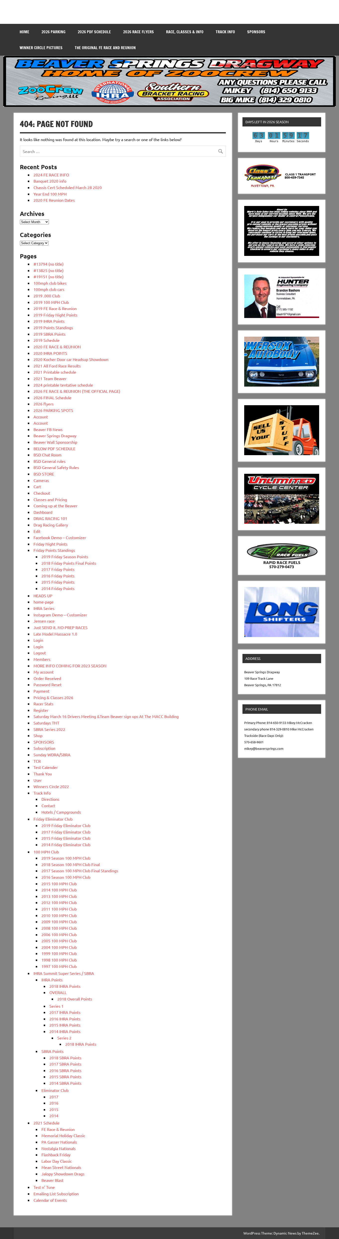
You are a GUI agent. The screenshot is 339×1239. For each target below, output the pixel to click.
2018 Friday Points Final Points (68, 562)
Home (24, 32)
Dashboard (43, 512)
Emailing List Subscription (56, 1193)
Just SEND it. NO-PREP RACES (61, 627)
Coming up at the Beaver (55, 505)
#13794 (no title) (49, 263)
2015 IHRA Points (64, 1024)
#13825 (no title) (49, 270)
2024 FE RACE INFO (51, 174)
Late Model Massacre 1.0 (55, 633)
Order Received (47, 678)
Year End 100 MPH (50, 193)
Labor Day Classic (56, 1161)
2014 (53, 1115)
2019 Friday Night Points (55, 314)
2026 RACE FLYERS (138, 32)
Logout (40, 652)
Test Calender (46, 767)
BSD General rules (50, 461)
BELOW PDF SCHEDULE (54, 448)
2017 (53, 1096)
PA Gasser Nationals (59, 1141)
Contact (48, 805)
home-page (44, 601)
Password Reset (48, 684)
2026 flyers (44, 403)
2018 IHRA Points (64, 986)
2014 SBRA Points (65, 1082)
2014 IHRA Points (64, 1031)
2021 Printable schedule (55, 371)
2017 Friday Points (57, 569)
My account (44, 671)
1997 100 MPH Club (59, 966)
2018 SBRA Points (65, 1057)
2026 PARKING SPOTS (53, 410)
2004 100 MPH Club (59, 947)
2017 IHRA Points (64, 1012)
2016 (53, 1102)
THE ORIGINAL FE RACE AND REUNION (105, 47)
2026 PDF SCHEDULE (94, 32)
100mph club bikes (50, 282)
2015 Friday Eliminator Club (65, 838)
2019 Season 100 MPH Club (65, 857)
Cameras (41, 480)
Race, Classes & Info (184, 32)
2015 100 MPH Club (59, 883)
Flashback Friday (55, 1154)
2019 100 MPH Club (51, 302)
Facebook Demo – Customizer (60, 537)
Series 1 (56, 1005)
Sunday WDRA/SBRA (52, 754)
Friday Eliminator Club (53, 818)
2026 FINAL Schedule (52, 397)
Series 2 (64, 1037)
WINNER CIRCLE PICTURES (41, 47)
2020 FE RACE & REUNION (57, 346)
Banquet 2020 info (50, 180)
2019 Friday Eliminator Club (65, 825)
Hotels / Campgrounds (61, 811)
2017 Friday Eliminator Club (65, 831)
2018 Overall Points (74, 998)
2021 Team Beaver (50, 378)
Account (41, 416)
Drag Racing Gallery (51, 524)
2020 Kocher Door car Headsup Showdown (71, 359)
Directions (50, 799)
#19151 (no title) (49, 276)
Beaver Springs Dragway (55, 435)
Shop (38, 735)
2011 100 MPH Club (59, 908)
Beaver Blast (52, 1180)
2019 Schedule (47, 340)
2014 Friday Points (57, 588)
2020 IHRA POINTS (50, 353)
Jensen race (44, 620)
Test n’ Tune (44, 1187)
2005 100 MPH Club (59, 940)
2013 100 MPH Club (59, 896)
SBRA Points (52, 1051)
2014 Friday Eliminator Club (65, 844)
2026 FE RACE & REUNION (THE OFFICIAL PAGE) (77, 391)
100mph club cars (49, 289)
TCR (37, 761)
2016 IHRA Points (64, 1018)
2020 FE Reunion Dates (54, 200)
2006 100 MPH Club (59, 934)
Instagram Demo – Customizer (60, 614)
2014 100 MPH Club (59, 889)
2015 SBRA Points (65, 1076)
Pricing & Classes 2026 (53, 697)
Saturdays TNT (46, 722)
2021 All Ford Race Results (57, 365)
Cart (37, 486)
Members (42, 659)
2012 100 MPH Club (59, 902)
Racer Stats (43, 703)
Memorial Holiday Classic (63, 1135)
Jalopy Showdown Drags (62, 1173)
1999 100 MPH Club (59, 953)
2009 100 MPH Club (59, 921)
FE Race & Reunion (58, 1129)
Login (38, 640)
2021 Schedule (47, 1122)
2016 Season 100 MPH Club (65, 877)
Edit (37, 531)
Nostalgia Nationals (58, 1148)
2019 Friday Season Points (64, 556)
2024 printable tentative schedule (63, 384)
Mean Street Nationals (61, 1167)
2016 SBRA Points (65, 1070)
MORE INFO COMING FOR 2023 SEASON (70, 665)
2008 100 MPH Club (59, 927)
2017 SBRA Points (65, 1063)
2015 (53, 1109)
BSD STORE (44, 473)
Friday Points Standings (54, 550)
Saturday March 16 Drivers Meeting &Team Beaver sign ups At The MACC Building (106, 716)
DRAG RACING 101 (50, 518)
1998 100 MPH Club (59, 959)
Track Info (225, 32)
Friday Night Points (51, 543)
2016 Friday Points (57, 575)
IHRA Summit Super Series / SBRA (64, 973)
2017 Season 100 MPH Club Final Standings (79, 870)
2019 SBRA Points (50, 333)
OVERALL (58, 992)
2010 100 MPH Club (59, 915)
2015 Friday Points (57, 581)
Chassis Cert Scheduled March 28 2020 (68, 187)
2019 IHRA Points (49, 321)
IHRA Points (52, 979)
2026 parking (53, 32)
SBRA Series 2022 (49, 729)
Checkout (42, 492)
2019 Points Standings (53, 327)
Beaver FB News (48, 429)
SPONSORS (256, 32)
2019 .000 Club (47, 295)
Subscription (44, 748)
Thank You (43, 773)
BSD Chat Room (48, 454)
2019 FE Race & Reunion (55, 308)
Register (41, 710)
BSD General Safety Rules (56, 467)
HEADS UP (43, 595)
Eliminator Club (54, 1090)
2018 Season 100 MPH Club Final (70, 864)
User (38, 780)
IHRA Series (44, 608)
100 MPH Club (46, 851)
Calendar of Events (50, 1200)
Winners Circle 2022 (51, 786)
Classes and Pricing (50, 499)
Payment (41, 690)
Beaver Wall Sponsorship (55, 442)
